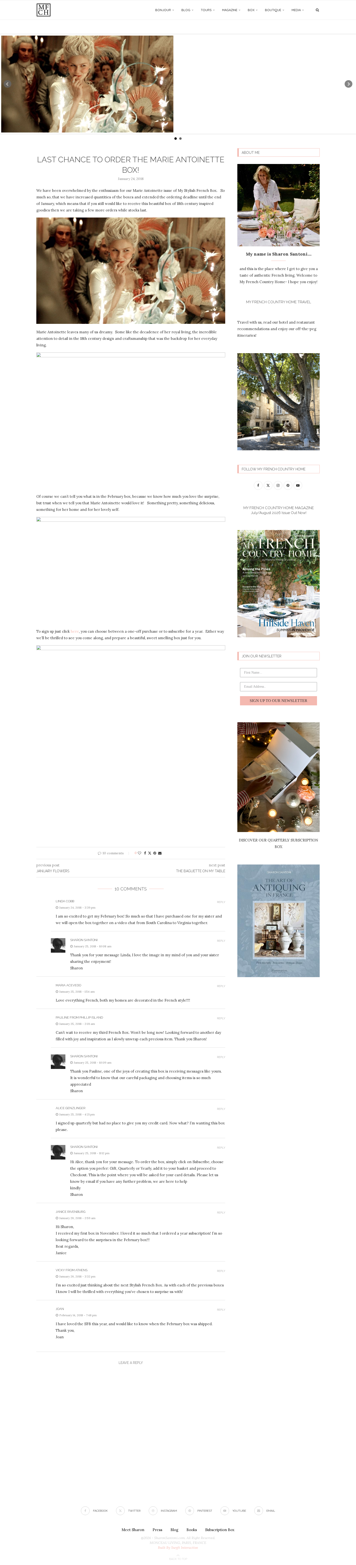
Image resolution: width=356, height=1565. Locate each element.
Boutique (273, 10)
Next (348, 84)
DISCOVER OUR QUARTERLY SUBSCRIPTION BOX (278, 843)
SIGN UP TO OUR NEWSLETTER (278, 701)
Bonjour (163, 10)
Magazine (229, 10)
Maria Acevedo (68, 985)
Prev (7, 84)
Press (157, 1529)
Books (191, 1529)
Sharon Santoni (84, 940)
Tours (206, 10)
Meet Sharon (133, 1529)
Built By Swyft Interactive (178, 1547)
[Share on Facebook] (145, 853)
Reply (221, 902)
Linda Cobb (65, 901)
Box (251, 10)
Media (296, 10)
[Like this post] (139, 853)
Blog (185, 10)
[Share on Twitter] (149, 853)
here (75, 631)
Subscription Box (219, 1529)
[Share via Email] (160, 853)
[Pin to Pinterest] (154, 853)
